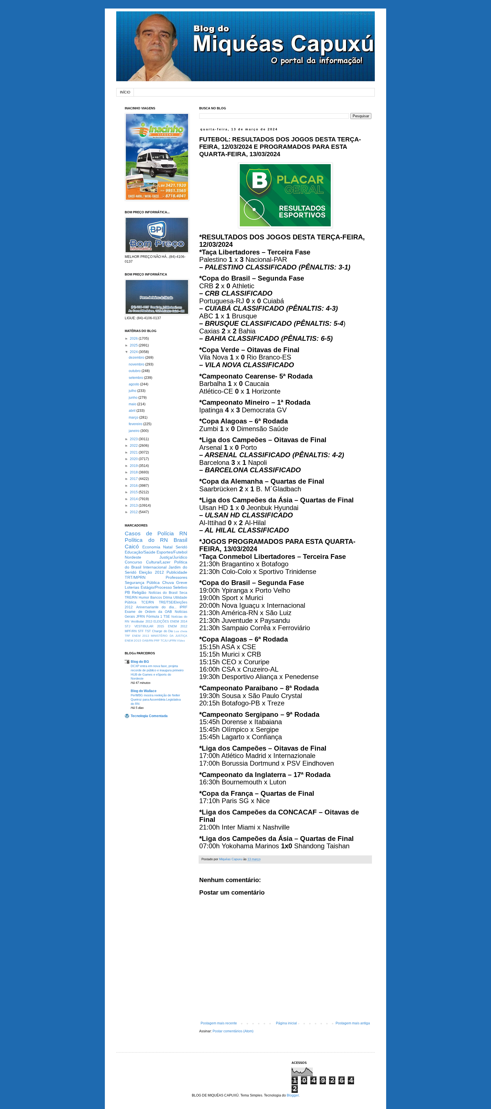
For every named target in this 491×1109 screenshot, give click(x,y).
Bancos (156, 598)
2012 (134, 512)
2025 (134, 345)
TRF (127, 635)
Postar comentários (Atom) (233, 1031)
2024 (134, 352)
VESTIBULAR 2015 (149, 626)
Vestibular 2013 (141, 621)
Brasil (180, 540)
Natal (167, 547)
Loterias (132, 587)
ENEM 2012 (178, 626)
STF (141, 631)
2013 (134, 505)
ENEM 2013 (140, 635)
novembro (137, 364)
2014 (134, 499)
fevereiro (136, 424)
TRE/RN (131, 598)
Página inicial (286, 1023)
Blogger (293, 1095)
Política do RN (146, 540)
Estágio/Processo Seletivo (164, 587)
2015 (134, 492)
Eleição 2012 (151, 572)
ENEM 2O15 (133, 640)
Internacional (155, 567)
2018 (134, 472)
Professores (176, 577)
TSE (166, 617)
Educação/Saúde (140, 552)
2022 (134, 446)
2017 (134, 479)
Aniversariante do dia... (156, 607)
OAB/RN (147, 640)
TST (148, 631)
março (134, 417)
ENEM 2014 (178, 621)
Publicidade (177, 572)
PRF (157, 640)
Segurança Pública (142, 582)
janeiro (134, 431)
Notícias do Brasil (163, 593)
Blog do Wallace (144, 691)
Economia (151, 547)
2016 (134, 486)
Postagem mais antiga (353, 1023)
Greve (181, 582)
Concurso (133, 562)
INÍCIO (125, 92)
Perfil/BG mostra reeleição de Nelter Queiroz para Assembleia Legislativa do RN (156, 699)
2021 (134, 452)
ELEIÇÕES (161, 621)
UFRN (172, 640)
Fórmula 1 (154, 617)
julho (133, 391)
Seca (183, 593)
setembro (136, 378)
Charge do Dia (162, 631)
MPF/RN (131, 631)
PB (127, 592)
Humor (144, 598)
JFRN (140, 617)
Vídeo (181, 640)
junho (133, 398)
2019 (134, 466)
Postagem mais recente (219, 1023)
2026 (134, 339)
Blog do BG (140, 662)
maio (133, 404)
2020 (134, 459)
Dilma (167, 598)
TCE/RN (147, 602)
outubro (135, 371)
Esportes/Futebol (172, 552)
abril (132, 411)
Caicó (132, 547)
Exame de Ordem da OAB (148, 612)
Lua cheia (180, 631)
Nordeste (133, 557)
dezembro (137, 358)
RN (183, 533)
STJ (127, 626)
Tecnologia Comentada (149, 716)
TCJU (164, 640)
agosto (134, 384)
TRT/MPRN (135, 577)
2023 (134, 439)
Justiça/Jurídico (173, 557)
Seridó (181, 547)
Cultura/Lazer (158, 562)
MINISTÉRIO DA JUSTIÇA (169, 635)
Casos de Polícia (149, 533)
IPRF (183, 607)
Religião (139, 592)
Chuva (168, 582)
